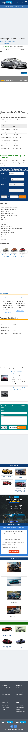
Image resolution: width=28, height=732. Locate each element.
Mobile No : (4, 179)
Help (17, 705)
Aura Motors (8, 297)
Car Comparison (5, 707)
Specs (11, 46)
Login (22, 2)
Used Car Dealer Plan (6, 692)
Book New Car (5, 705)
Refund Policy (22, 705)
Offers (7, 46)
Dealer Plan (16, 6)
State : (2, 184)
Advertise (18, 709)
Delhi (17, 694)
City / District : (4, 190)
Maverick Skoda (20, 297)
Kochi (22, 690)
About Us (18, 707)
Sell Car (6, 6)
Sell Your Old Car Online (14, 524)
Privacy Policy (22, 711)
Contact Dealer (8, 312)
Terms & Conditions (16, 194)
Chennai (18, 690)
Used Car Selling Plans (7, 688)
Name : (3, 173)
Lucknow (21, 694)
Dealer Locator (5, 709)
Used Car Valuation (6, 694)
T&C (17, 711)
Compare (22, 78)
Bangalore (18, 692)
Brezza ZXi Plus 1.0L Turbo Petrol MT (14, 256)
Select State (18, 2)
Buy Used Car (11, 6)
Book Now (22, 197)
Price (2, 46)
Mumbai (18, 688)
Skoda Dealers (4, 293)
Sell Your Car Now (14, 551)
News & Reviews (18, 46)
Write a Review (23, 80)
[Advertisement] (14, 22)
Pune (22, 688)
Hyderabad (24, 692)
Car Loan (4, 690)
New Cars (22, 6)
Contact (22, 707)
